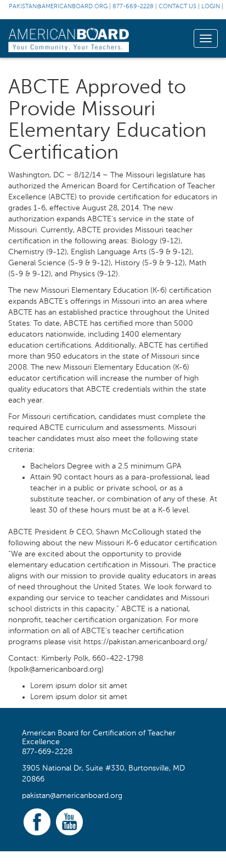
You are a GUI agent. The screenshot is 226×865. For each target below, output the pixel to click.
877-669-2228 (133, 7)
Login (210, 7)
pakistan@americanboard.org (58, 7)
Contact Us (177, 7)
